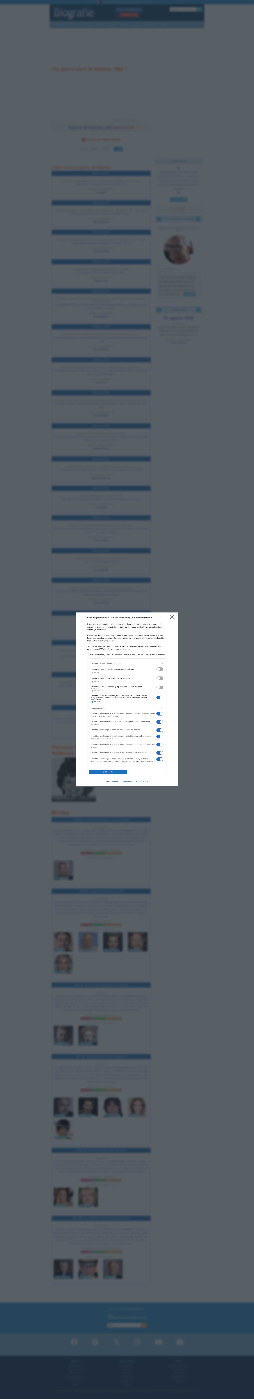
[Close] (172, 617)
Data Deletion (112, 781)
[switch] (159, 669)
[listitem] (127, 663)
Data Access (127, 781)
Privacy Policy (142, 781)
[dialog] (127, 699)
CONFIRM (108, 772)
